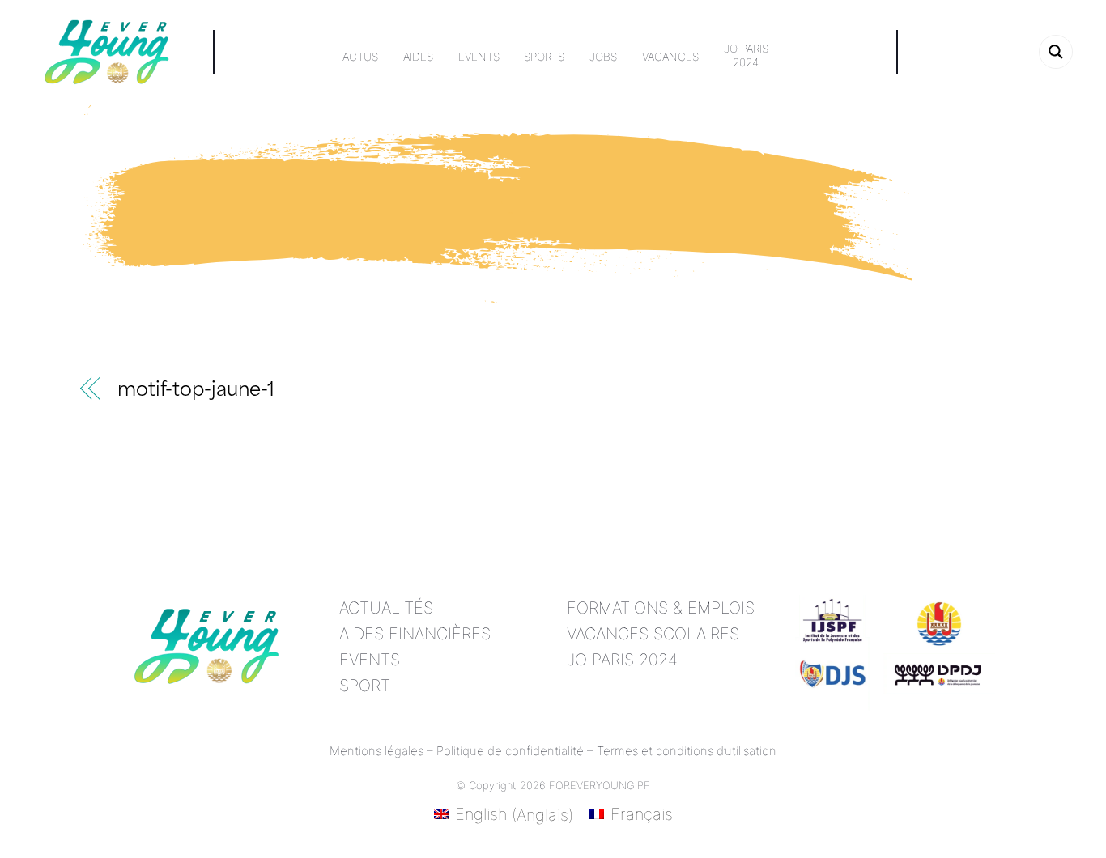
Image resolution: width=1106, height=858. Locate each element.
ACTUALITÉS (386, 608)
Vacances (670, 56)
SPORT (364, 685)
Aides (418, 56)
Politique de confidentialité (510, 750)
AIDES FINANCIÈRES (415, 634)
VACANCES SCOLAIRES (653, 634)
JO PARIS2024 (746, 56)
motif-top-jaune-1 (195, 391)
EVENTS (369, 659)
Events (479, 56)
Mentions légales (376, 750)
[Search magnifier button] (1056, 52)
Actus (360, 56)
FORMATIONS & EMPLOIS (661, 608)
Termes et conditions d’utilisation (686, 750)
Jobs (603, 56)
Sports (544, 56)
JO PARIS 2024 (622, 659)
